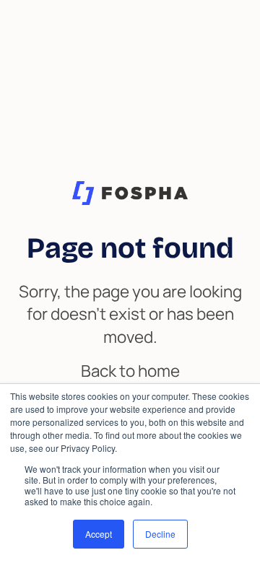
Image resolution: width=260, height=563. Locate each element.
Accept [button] (98, 534)
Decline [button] (160, 534)
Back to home (130, 370)
